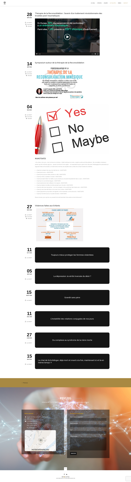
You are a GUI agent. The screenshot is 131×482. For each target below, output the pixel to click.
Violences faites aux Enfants (47, 205)
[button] (67, 37)
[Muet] (95, 54)
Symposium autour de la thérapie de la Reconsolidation (59, 63)
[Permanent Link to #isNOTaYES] (72, 129)
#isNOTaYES (40, 158)
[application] (67, 37)
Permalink (30, 26)
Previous (25, 383)
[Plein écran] (97, 54)
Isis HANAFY (29, 22)
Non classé (29, 24)
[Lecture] (37, 54)
